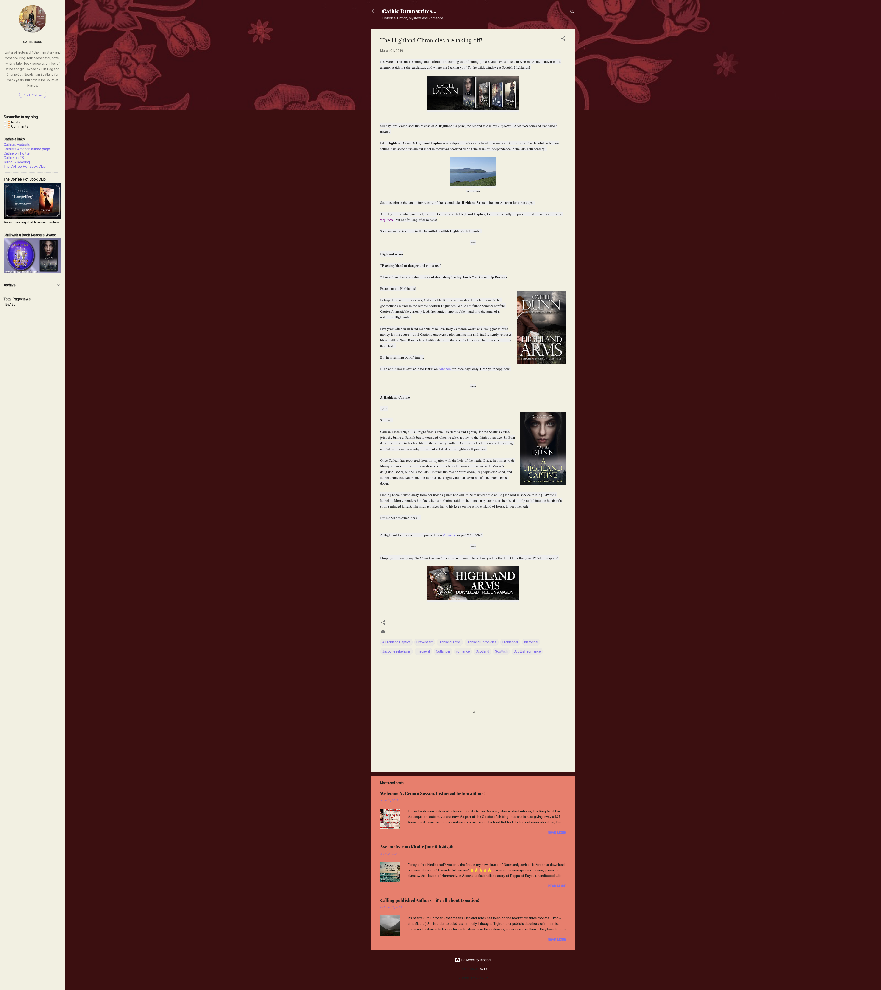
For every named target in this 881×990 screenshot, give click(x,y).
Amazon (445, 368)
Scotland (482, 651)
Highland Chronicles (481, 642)
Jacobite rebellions (396, 651)
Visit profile (33, 94)
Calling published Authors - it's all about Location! (429, 900)
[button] (563, 39)
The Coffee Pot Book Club (25, 166)
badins (483, 968)
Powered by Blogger (475, 960)
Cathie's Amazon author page (27, 149)
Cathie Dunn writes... (409, 11)
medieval (423, 651)
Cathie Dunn (32, 42)
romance (463, 651)
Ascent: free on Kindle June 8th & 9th (417, 847)
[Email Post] (383, 633)
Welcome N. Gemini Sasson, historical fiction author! (432, 793)
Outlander (443, 651)
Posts (15, 122)
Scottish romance (527, 651)
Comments (19, 126)
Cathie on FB (14, 158)
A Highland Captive (396, 642)
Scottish (501, 651)
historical (531, 642)
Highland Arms (450, 642)
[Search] (572, 13)
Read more (557, 833)
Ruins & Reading (17, 162)
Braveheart (424, 642)
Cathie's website (17, 144)
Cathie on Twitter (17, 153)
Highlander (510, 642)
